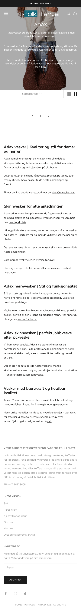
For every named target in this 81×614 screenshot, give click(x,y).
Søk (6, 503)
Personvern (10, 510)
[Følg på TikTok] (25, 593)
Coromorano (11, 260)
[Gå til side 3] (33, 116)
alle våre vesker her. (63, 192)
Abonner (15, 579)
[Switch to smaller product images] (75, 94)
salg (49, 421)
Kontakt (8, 528)
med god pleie (17, 222)
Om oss (8, 522)
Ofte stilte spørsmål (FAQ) (19, 535)
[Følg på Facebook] (6, 593)
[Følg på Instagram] (15, 593)
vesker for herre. (27, 319)
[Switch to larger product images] (69, 94)
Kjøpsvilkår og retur (15, 516)
